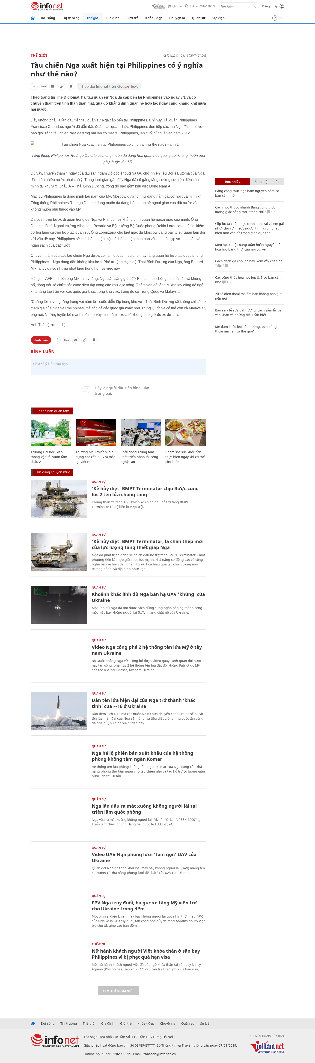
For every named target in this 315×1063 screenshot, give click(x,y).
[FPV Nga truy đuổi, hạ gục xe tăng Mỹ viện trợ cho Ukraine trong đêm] (59, 913)
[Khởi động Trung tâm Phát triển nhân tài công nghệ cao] (141, 432)
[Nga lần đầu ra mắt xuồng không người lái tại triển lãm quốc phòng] (59, 816)
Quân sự (198, 18)
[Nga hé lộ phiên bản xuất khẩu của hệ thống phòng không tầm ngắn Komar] (59, 763)
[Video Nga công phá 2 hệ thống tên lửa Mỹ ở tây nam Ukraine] (59, 657)
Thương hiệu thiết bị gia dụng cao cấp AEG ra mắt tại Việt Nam (95, 457)
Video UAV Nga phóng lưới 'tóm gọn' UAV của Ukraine (144, 857)
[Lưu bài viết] (71, 86)
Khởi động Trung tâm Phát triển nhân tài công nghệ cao (139, 457)
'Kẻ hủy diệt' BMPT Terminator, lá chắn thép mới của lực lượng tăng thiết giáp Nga (148, 544)
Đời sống (48, 18)
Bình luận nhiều (267, 181)
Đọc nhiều (233, 181)
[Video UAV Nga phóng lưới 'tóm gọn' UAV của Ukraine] (59, 865)
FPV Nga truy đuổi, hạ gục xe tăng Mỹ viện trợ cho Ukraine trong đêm (144, 906)
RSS (281, 18)
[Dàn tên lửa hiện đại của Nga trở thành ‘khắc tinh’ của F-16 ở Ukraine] (59, 711)
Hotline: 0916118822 (202, 6)
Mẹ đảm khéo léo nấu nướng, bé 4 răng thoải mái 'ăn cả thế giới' (246, 328)
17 (272, 212)
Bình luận (41, 340)
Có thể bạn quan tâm (52, 411)
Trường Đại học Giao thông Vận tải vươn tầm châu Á (49, 457)
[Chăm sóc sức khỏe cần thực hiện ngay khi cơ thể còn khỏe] (185, 432)
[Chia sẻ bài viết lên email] (52, 86)
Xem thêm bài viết (118, 991)
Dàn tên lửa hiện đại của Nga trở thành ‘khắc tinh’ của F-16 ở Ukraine (143, 703)
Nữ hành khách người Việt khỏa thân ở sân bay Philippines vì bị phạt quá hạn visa (146, 954)
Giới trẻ (132, 18)
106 (229, 282)
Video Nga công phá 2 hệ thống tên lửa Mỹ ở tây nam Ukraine (147, 650)
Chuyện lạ (177, 18)
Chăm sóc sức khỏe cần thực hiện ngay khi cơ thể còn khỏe (185, 457)
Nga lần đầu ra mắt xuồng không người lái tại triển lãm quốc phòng (144, 809)
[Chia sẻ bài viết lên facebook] (34, 86)
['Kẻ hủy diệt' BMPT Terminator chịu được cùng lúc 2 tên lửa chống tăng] (59, 499)
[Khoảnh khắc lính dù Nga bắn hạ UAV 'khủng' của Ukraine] (59, 605)
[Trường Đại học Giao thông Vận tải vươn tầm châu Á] (51, 432)
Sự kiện (218, 18)
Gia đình (112, 18)
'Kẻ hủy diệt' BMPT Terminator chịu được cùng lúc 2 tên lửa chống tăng (145, 491)
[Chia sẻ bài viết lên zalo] (43, 86)
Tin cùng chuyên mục (53, 472)
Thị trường (71, 18)
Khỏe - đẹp (153, 18)
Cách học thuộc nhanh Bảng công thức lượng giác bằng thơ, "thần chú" (245, 209)
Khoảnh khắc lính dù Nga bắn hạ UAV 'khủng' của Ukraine (148, 597)
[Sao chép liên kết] (61, 86)
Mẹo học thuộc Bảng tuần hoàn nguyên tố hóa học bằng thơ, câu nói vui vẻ (247, 246)
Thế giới (92, 18)
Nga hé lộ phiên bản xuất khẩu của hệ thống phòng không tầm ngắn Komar (142, 756)
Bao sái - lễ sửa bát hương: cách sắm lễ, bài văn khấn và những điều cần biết (248, 312)
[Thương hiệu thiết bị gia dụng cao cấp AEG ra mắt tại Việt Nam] (96, 432)
